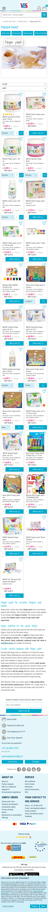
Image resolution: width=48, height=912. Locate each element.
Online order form (8, 801)
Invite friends (29, 784)
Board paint (16, 33)
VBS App (5, 818)
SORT (4, 88)
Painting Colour (22, 21)
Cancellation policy (9, 807)
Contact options (30, 811)
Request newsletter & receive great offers (24, 700)
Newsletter (29, 787)
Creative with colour (9, 21)
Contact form (12, 762)
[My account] (39, 8)
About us (5, 781)
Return (4, 812)
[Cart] (44, 8)
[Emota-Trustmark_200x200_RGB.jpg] (41, 846)
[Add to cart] (21, 133)
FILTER (4, 84)
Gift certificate (30, 781)
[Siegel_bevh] (13, 848)
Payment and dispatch (10, 804)
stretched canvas (7, 643)
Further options (8, 906)
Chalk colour (27, 33)
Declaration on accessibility (12, 815)
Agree (43, 906)
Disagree (34, 906)
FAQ (26, 792)
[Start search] (44, 15)
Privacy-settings (7, 810)
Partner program (8, 784)
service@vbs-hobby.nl (38, 808)
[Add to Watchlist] (21, 94)
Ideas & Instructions (32, 789)
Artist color (6, 33)
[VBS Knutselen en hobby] (24, 5)
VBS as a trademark (9, 787)
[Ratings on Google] (24, 836)
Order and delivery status (34, 814)
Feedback (35, 762)
